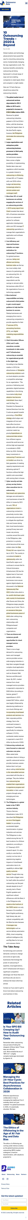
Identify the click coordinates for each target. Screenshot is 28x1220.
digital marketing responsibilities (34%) (15, 334)
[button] (26, 3)
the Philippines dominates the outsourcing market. (15, 136)
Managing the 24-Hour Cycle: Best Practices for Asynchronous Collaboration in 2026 (14, 1084)
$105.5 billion (11, 112)
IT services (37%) (12, 325)
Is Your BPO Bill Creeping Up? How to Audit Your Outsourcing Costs (13, 1032)
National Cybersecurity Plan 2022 (14, 589)
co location (10, 460)
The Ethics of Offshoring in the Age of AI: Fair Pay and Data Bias (13, 1133)
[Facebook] (3, 1179)
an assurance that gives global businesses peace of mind (15, 613)
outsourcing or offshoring (14, 175)
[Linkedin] (7, 1179)
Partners (23, 1174)
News (18, 1174)
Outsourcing (10, 1174)
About (3, 1174)
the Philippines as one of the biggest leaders (14, 820)
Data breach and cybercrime (15, 493)
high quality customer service (14, 871)
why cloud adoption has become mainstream (14, 397)
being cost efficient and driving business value (13, 262)
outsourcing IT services (14, 457)
